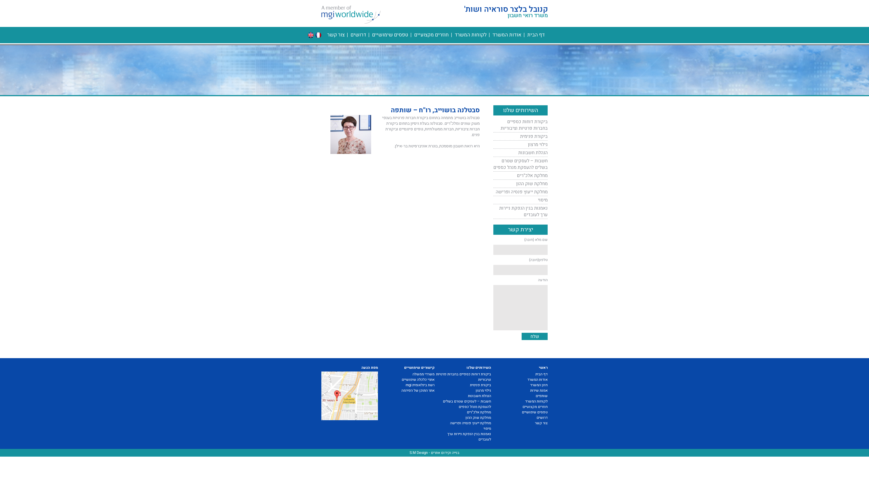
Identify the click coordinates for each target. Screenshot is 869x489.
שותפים (542, 396)
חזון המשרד (539, 385)
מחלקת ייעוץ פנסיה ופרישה (522, 192)
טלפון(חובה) (538, 260)
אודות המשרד (506, 34)
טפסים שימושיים (390, 34)
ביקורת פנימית (534, 136)
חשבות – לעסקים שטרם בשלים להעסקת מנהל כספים (520, 164)
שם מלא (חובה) (536, 239)
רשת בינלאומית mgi (420, 385)
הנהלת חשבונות (533, 152)
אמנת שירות (539, 390)
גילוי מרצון (538, 144)
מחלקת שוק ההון (532, 183)
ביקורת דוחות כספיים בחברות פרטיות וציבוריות (524, 125)
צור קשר (336, 34)
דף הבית (536, 34)
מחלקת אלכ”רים (532, 175)
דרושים (358, 34)
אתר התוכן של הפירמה (417, 390)
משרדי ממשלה (423, 374)
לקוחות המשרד (471, 34)
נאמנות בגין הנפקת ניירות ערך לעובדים (523, 211)
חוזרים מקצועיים (431, 34)
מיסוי (543, 200)
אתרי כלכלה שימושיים (418, 379)
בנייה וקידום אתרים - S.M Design (434, 452)
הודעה (543, 280)
